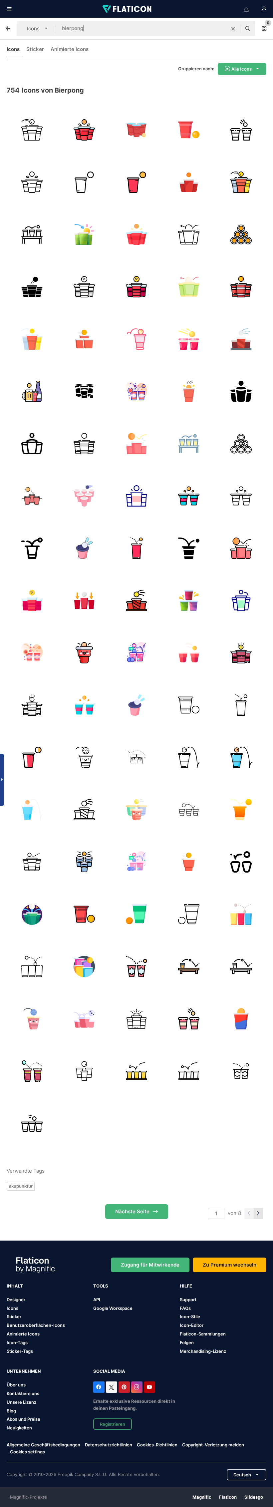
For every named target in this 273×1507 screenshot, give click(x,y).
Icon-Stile (190, 1316)
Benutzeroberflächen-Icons (36, 1325)
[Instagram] (136, 1387)
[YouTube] (149, 1387)
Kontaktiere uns (23, 1393)
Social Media (109, 1371)
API (96, 1299)
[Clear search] (233, 28)
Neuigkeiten (19, 1427)
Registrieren (112, 1424)
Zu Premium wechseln (229, 1265)
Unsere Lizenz (21, 1402)
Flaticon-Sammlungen (203, 1333)
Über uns (16, 1384)
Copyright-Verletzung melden (213, 1444)
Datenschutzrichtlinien (108, 1444)
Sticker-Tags (20, 1351)
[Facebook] (99, 1387)
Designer (16, 1299)
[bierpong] (32, 130)
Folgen (187, 1342)
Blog (11, 1410)
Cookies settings (27, 1451)
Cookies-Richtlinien (157, 1444)
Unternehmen (24, 1371)
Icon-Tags (17, 1342)
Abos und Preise (23, 1419)
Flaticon (228, 1497)
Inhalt (15, 1286)
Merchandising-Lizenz (203, 1351)
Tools (100, 1286)
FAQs (185, 1308)
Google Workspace (113, 1308)
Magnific (201, 1497)
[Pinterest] (124, 1387)
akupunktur (21, 1186)
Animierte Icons (70, 49)
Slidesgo (253, 1497)
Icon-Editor (191, 1325)
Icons (13, 49)
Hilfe (186, 1286)
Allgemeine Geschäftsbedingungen (43, 1444)
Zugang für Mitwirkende (150, 1265)
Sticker (35, 49)
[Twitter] (111, 1387)
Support (188, 1299)
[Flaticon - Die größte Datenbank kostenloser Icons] (127, 9)
